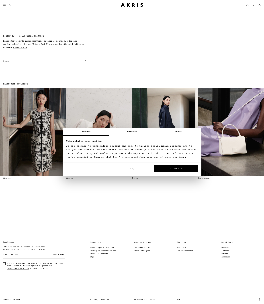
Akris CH (104, 300)
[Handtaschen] (231, 132)
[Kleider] (33, 132)
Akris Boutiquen (142, 251)
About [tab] (178, 131)
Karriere (181, 248)
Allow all (176, 168)
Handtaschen (204, 178)
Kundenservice (20, 48)
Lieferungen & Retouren (102, 248)
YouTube (224, 254)
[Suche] (85, 61)
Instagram (225, 257)
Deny (131, 168)
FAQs (92, 257)
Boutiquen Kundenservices (103, 251)
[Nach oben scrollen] (259, 299)
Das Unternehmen (185, 251)
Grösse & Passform (99, 254)
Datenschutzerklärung (18, 268)
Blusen (69, 178)
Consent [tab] (86, 131)
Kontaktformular (142, 248)
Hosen (135, 178)
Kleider (7, 178)
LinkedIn (225, 251)
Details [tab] (132, 131)
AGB (178, 300)
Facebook (225, 248)
